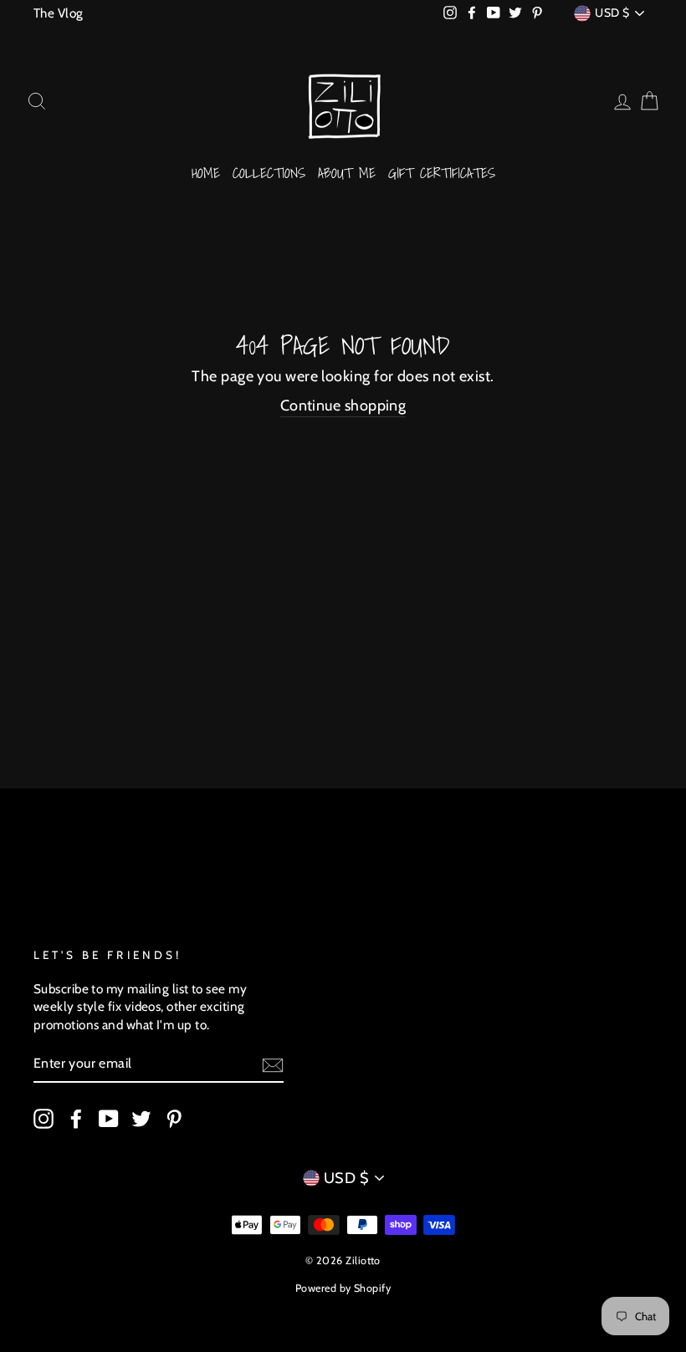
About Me (347, 172)
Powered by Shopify (343, 1288)
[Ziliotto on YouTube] (109, 1118)
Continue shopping (343, 405)
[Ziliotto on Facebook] (76, 1118)
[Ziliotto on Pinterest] (174, 1118)
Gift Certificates (441, 172)
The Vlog (58, 13)
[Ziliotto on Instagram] (43, 1118)
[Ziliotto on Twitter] (141, 1118)
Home (206, 172)
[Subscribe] (273, 1064)
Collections (269, 172)
